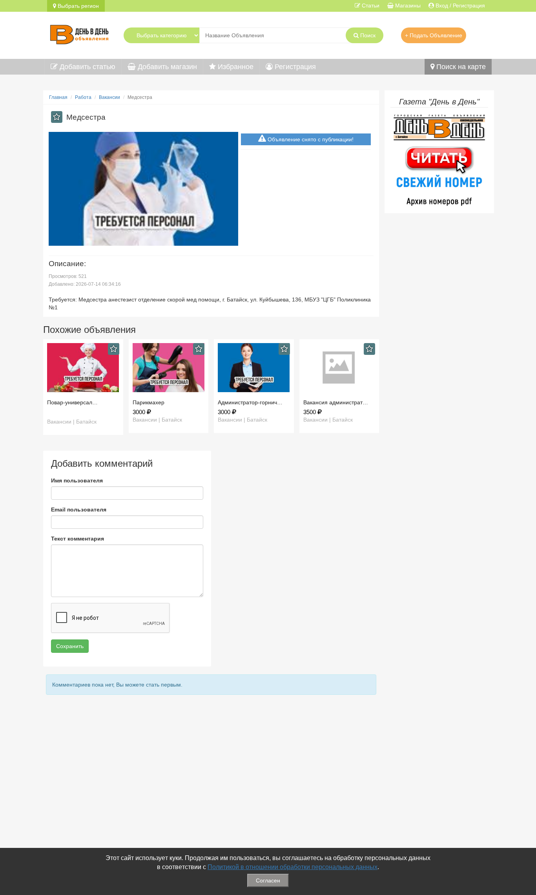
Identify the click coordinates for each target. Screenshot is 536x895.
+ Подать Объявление (433, 35)
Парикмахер (148, 402)
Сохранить (70, 646)
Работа (83, 97)
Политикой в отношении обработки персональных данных (292, 867)
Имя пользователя (77, 480)
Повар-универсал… (72, 402)
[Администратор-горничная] (254, 367)
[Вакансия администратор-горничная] (339, 367)
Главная (58, 97)
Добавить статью (86, 67)
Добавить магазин (166, 67)
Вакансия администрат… (335, 402)
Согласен (268, 880)
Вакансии (109, 97)
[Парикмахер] (169, 367)
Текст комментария (77, 538)
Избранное (234, 67)
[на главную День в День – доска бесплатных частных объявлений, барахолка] (79, 33)
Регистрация (294, 67)
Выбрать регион (77, 6)
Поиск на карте (460, 67)
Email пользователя (78, 509)
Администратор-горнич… (250, 402)
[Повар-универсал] (83, 367)
